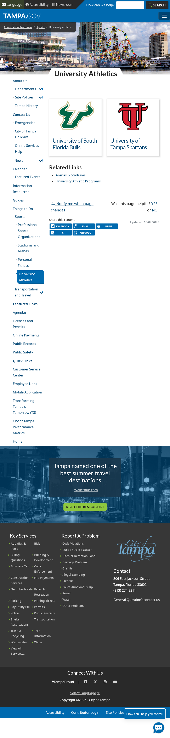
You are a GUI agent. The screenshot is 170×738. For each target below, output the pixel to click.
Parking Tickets (44, 601)
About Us (20, 81)
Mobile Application (27, 392)
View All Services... (18, 650)
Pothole (67, 581)
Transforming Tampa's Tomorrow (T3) (24, 406)
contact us (151, 599)
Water (38, 642)
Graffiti (67, 568)
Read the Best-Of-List (85, 507)
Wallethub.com (86, 490)
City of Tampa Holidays (25, 134)
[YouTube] (115, 682)
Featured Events (27, 177)
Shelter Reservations (20, 621)
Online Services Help (27, 148)
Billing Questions (18, 557)
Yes (154, 203)
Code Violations (73, 543)
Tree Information (42, 633)
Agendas (20, 312)
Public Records (24, 343)
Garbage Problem (74, 562)
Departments (25, 89)
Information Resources (18, 27)
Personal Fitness (25, 262)
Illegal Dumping (73, 575)
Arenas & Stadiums (71, 175)
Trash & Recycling (17, 633)
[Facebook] (85, 682)
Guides (18, 200)
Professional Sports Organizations (29, 230)
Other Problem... (73, 606)
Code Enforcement (43, 568)
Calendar (20, 169)
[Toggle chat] (158, 727)
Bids (37, 543)
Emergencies (25, 122)
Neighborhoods (22, 589)
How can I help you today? (144, 714)
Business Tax (20, 566)
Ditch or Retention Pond (79, 556)
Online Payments (26, 335)
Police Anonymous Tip (77, 587)
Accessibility (55, 712)
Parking (16, 601)
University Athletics (27, 277)
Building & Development (43, 557)
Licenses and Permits (23, 324)
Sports (40, 27)
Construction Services (20, 580)
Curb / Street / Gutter (77, 550)
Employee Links (25, 383)
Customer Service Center (26, 372)
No (155, 209)
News (19, 160)
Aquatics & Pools (18, 546)
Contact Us (21, 114)
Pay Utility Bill (20, 607)
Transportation (44, 619)
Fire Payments (44, 578)
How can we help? (100, 5)
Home (17, 441)
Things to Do (23, 208)
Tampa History (26, 105)
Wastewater (19, 642)
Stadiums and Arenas (28, 248)
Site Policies (24, 97)
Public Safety (23, 352)
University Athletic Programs (78, 181)
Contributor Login (85, 712)
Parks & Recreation (41, 591)
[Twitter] (95, 682)
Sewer (66, 593)
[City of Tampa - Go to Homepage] (22, 16)
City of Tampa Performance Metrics (23, 427)
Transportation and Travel (26, 292)
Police (15, 613)
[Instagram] (105, 682)
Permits (39, 607)
